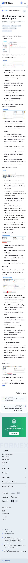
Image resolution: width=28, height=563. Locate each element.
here (3, 385)
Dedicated (5, 28)
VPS (20, 25)
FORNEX (6, 529)
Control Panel (6, 25)
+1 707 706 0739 (8, 531)
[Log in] (21, 2)
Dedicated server (7, 31)
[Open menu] (25, 2)
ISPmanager (14, 25)
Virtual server (13, 28)
